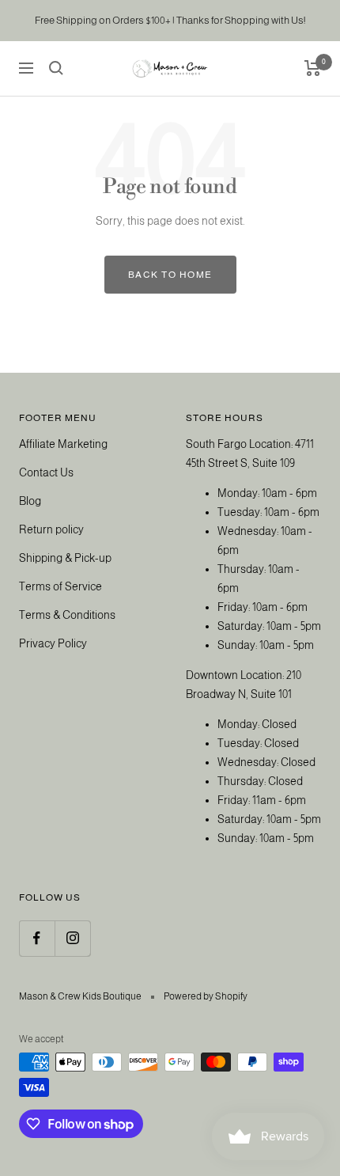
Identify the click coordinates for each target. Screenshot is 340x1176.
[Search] (56, 68)
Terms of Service (60, 586)
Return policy (51, 529)
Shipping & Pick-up (65, 558)
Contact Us (46, 472)
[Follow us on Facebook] (37, 938)
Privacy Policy (53, 643)
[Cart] (312, 68)
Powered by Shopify (205, 996)
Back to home (170, 274)
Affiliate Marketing (63, 444)
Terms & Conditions (67, 615)
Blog (30, 501)
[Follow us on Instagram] (72, 938)
